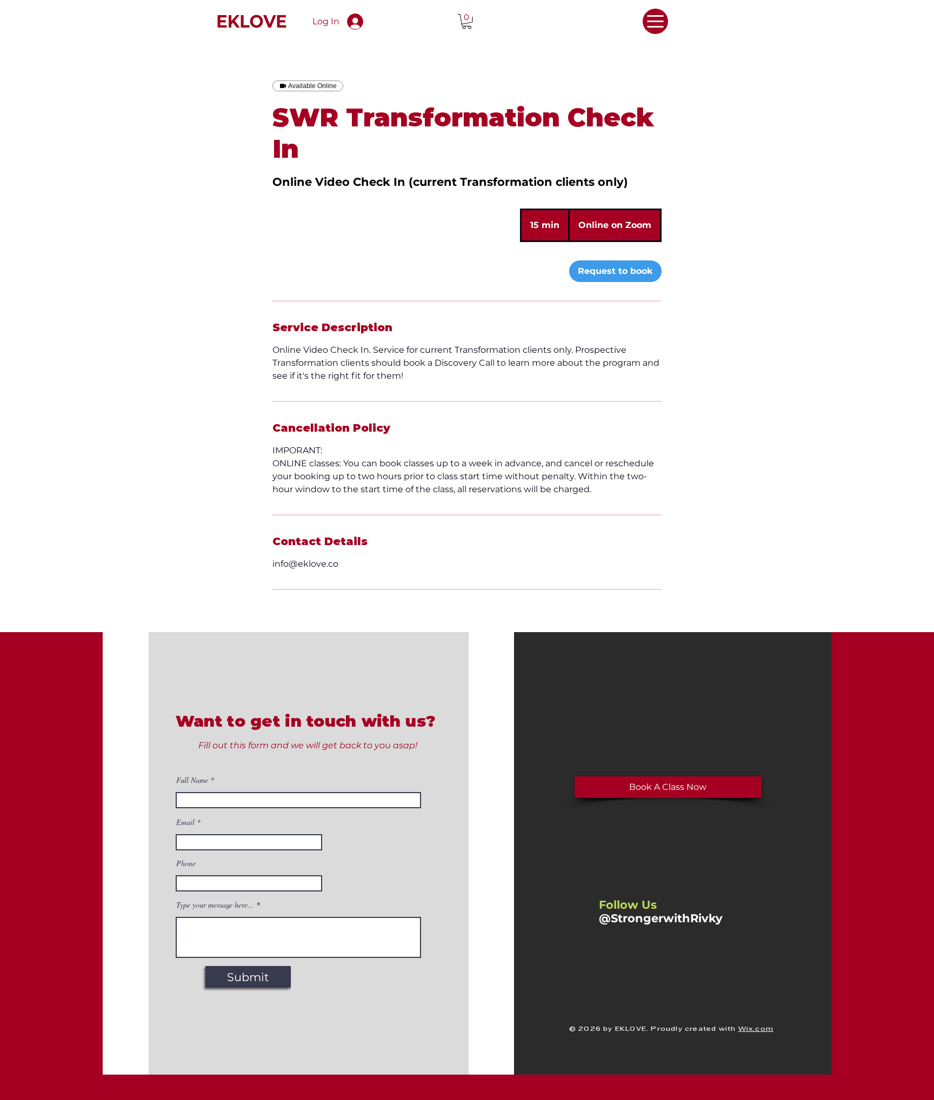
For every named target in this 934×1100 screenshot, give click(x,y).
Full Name (192, 780)
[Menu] (655, 21)
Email (185, 822)
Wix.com (755, 1029)
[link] (615, 271)
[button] (467, 21)
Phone (186, 863)
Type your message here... (215, 905)
